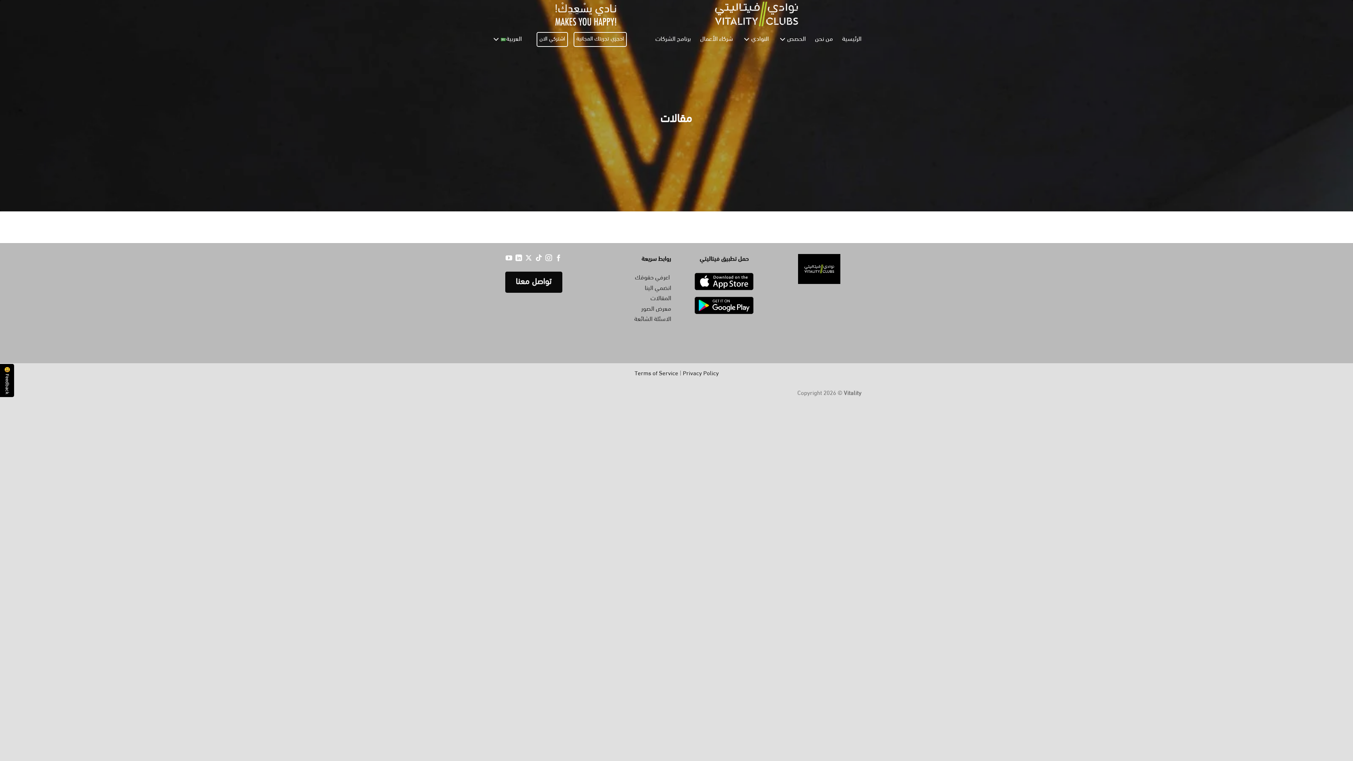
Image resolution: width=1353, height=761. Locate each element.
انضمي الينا (658, 288)
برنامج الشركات (673, 39)
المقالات (660, 298)
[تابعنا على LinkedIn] (518, 259)
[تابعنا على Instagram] (548, 259)
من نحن (824, 39)
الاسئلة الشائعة (652, 319)
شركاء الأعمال (716, 39)
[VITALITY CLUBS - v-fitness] (676, 14)
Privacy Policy (701, 374)
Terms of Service (656, 374)
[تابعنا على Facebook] (558, 259)
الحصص (796, 39)
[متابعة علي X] (528, 259)
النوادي (760, 39)
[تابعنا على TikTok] (539, 259)
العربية (514, 39)
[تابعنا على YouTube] (509, 259)
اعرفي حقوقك (653, 277)
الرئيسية (851, 39)
